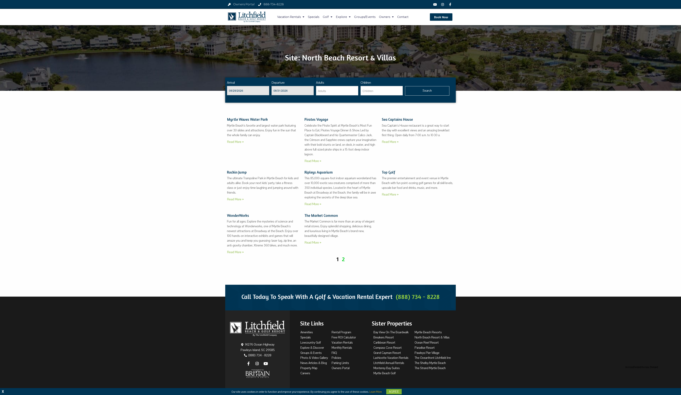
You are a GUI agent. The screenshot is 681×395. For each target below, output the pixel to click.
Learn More (375, 392)
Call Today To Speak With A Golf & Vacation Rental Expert (340, 296)
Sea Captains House (397, 119)
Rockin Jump (237, 172)
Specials (313, 17)
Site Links (312, 323)
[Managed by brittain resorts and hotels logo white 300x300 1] (258, 373)
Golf (326, 17)
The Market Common (321, 215)
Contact (403, 17)
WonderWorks (238, 215)
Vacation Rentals (289, 17)
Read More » (235, 142)
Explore (341, 17)
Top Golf (388, 172)
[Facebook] (450, 4)
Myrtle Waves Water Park (247, 119)
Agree (394, 392)
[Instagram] (443, 4)
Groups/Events (364, 17)
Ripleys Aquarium (318, 172)
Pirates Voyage (316, 119)
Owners (384, 17)
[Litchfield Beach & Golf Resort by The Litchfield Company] (247, 17)
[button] (441, 17)
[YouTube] (435, 4)
